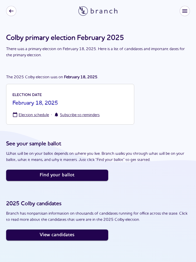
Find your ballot (57, 175)
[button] (185, 11)
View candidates (57, 235)
